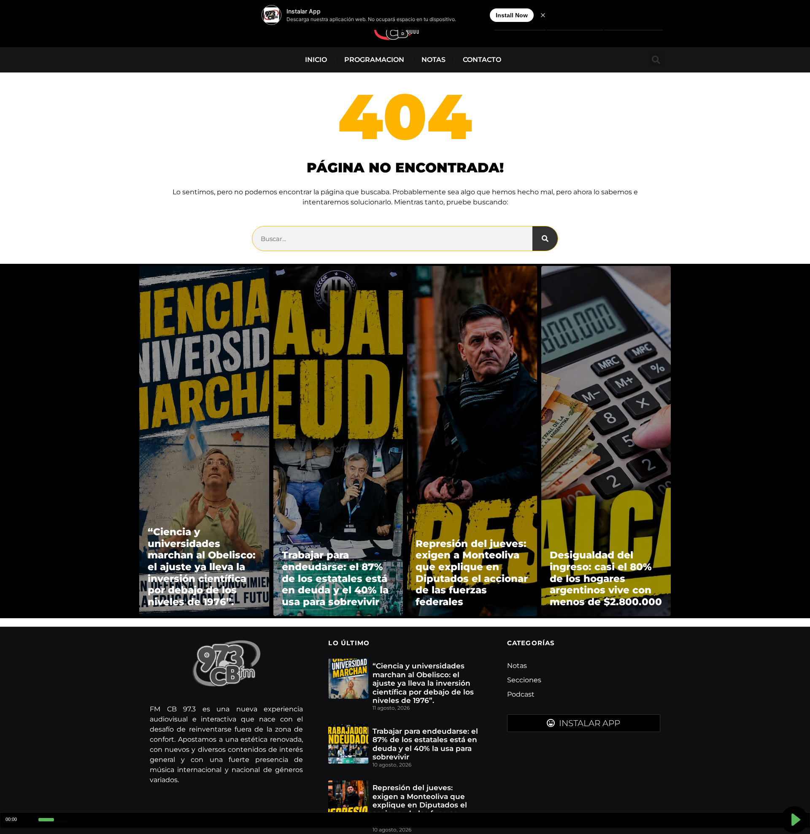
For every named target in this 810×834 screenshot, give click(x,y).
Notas (433, 60)
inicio (316, 60)
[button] (656, 60)
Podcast (521, 694)
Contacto (482, 60)
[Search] (545, 238)
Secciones (524, 680)
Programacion (374, 60)
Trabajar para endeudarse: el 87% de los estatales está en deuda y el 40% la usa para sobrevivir (425, 744)
